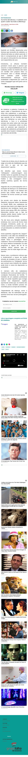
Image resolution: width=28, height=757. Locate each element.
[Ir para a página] (14, 1)
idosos (7, 349)
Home (2, 15)
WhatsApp (9, 92)
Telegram (21, 92)
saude (3, 347)
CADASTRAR (14, 311)
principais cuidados (21, 347)
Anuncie (9, 736)
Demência (8, 347)
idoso (3, 349)
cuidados (13, 347)
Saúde (5, 15)
